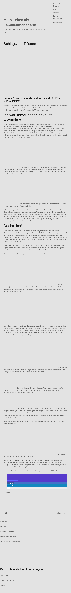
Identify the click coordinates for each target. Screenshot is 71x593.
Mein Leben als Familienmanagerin (22, 569)
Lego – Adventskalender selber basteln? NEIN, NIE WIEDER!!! (32, 100)
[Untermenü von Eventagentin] (62, 22)
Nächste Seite (61, 513)
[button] (12, 480)
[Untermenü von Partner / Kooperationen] (66, 17)
